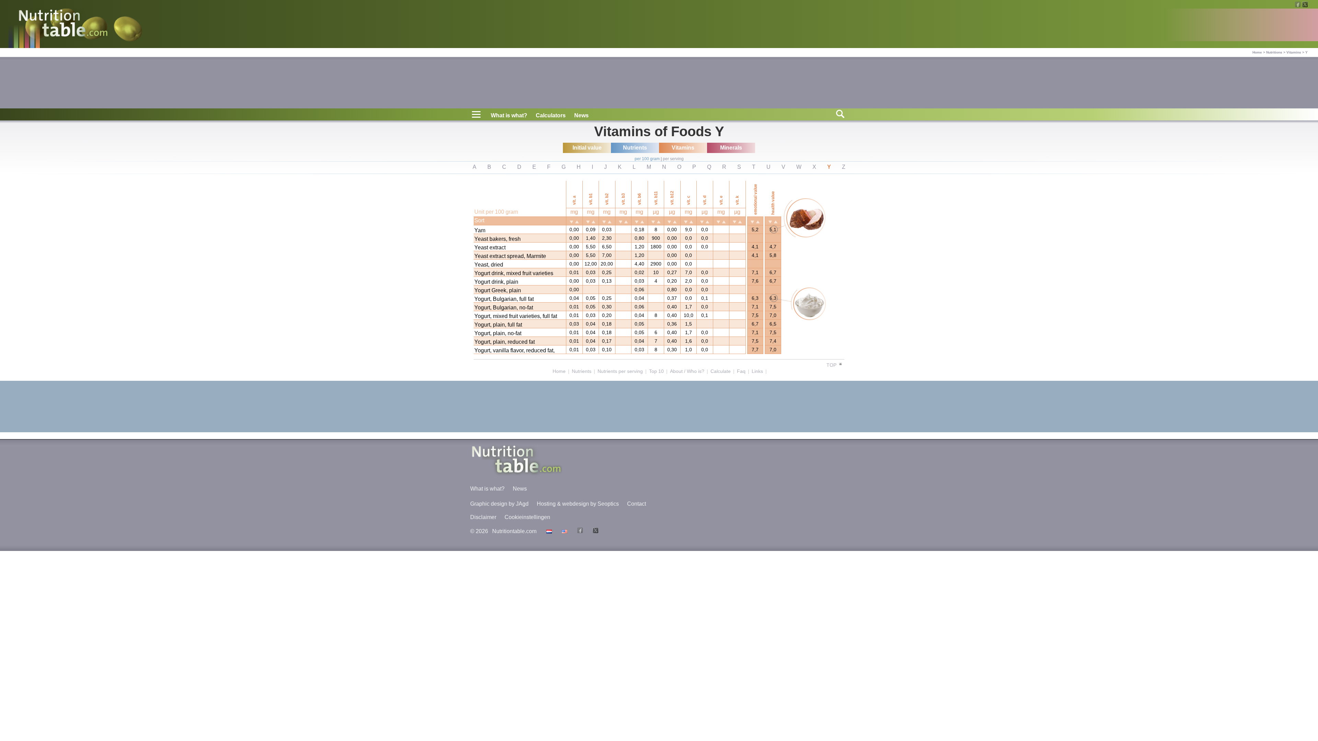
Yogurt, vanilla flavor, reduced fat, (514, 350)
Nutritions (1274, 52)
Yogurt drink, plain (496, 282)
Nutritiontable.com (514, 531)
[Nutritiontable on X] (594, 531)
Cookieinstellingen (527, 517)
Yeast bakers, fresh (497, 239)
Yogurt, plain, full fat (498, 325)
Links (757, 371)
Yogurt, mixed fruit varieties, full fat (515, 316)
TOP (832, 365)
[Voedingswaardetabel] (548, 531)
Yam (479, 230)
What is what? (509, 115)
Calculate (720, 371)
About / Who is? (687, 371)
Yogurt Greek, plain (497, 290)
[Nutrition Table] (563, 531)
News (581, 115)
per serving (673, 158)
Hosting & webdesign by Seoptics (578, 504)
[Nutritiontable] (63, 25)
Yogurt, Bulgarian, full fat (504, 299)
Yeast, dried (488, 265)
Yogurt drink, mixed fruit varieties (513, 273)
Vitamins (1293, 52)
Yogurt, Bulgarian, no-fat (503, 307)
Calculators (551, 115)
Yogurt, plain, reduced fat (504, 342)
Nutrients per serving (620, 371)
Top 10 (656, 371)
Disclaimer (483, 517)
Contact (636, 504)
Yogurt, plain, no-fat (497, 333)
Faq (741, 371)
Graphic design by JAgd (499, 504)
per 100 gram (647, 158)
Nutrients (581, 371)
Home (1257, 52)
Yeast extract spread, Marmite (510, 256)
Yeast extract (490, 247)
